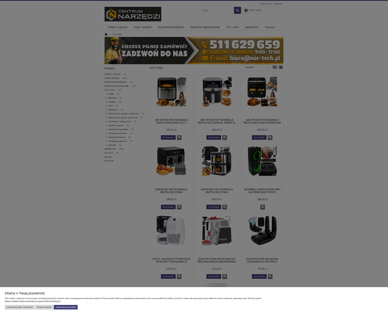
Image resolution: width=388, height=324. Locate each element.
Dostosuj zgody (44, 307)
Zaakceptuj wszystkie (66, 307)
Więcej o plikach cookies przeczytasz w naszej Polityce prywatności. (33, 301)
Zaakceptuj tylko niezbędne (20, 307)
